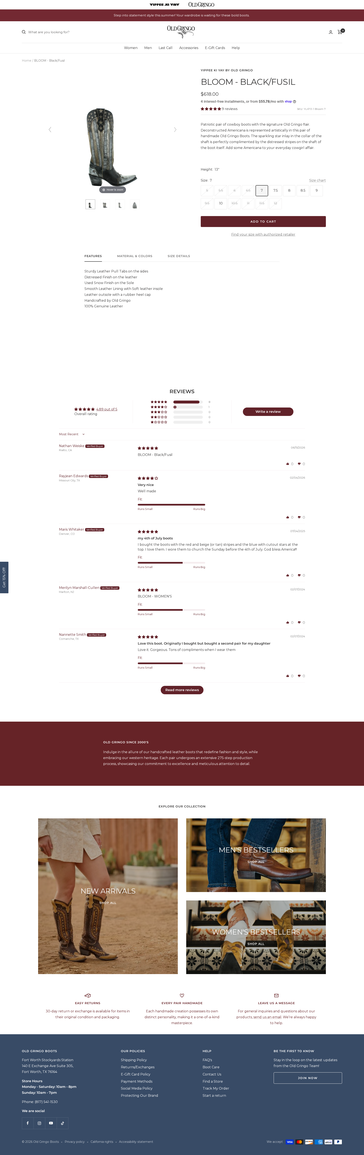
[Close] (240, 539)
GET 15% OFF (213, 606)
